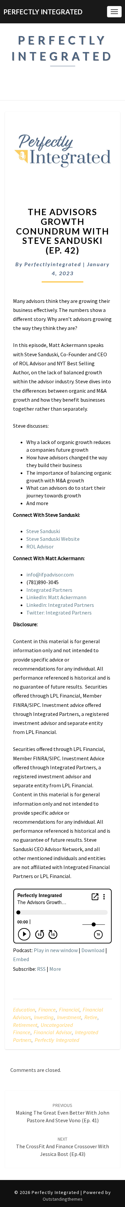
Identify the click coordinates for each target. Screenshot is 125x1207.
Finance (47, 1009)
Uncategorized (57, 1025)
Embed (21, 959)
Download (92, 950)
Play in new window (56, 950)
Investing (44, 1017)
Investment (69, 1017)
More (55, 968)
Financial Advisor (53, 1032)
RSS (41, 968)
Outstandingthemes (63, 1199)
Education (24, 1009)
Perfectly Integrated (57, 1040)
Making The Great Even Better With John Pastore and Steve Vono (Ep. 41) (62, 1113)
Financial (69, 1009)
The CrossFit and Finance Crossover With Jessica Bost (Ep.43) (62, 1146)
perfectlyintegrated (52, 264)
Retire (90, 1017)
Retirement (25, 1025)
